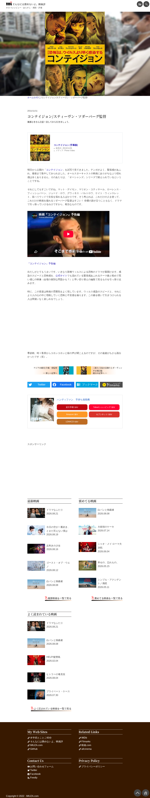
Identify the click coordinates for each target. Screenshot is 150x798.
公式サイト (61, 275)
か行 (36, 97)
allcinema (86, 749)
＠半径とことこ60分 (41, 737)
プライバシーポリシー (93, 766)
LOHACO (70, 422)
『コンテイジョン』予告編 (41, 263)
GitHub (34, 749)
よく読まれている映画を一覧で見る (52, 708)
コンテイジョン (54, 170)
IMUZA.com (36, 745)
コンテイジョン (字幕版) (66, 145)
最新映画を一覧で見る (59, 598)
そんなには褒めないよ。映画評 (29, 4)
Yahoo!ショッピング (101, 407)
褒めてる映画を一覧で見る (108, 598)
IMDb (84, 737)
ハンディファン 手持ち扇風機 (73, 399)
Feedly (33, 777)
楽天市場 (70, 407)
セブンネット (102, 414)
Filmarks (85, 741)
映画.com (86, 745)
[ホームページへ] (145, 793)
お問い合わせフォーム (42, 766)
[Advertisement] (75, 326)
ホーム (30, 97)
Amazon (69, 414)
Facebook (35, 774)
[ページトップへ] (137, 793)
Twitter (33, 770)
